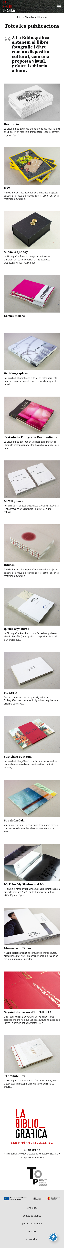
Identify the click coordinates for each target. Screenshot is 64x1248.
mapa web (32, 1231)
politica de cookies (32, 1216)
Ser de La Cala (14, 820)
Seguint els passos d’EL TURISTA (28, 1012)
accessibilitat (32, 1239)
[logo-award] (32, 1176)
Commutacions (14, 316)
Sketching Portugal (18, 756)
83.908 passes (13, 501)
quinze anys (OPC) (16, 629)
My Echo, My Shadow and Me (24, 884)
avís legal (32, 1208)
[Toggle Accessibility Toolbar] (53, 1237)
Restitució (11, 124)
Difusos (9, 565)
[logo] (9, 6)
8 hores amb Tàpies (18, 948)
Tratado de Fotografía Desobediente (30, 437)
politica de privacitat (32, 1223)
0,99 (7, 188)
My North (10, 693)
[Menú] (59, 6)
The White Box (14, 1076)
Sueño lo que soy (16, 252)
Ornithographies (16, 373)
